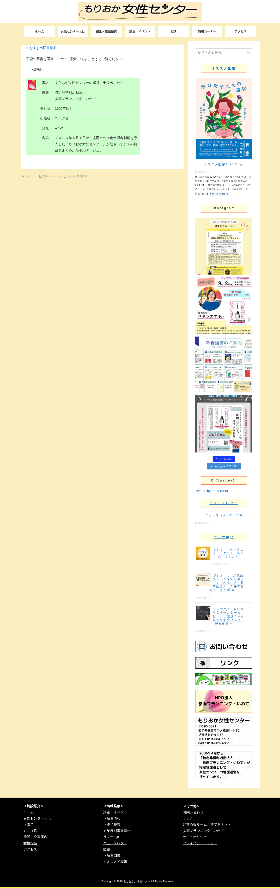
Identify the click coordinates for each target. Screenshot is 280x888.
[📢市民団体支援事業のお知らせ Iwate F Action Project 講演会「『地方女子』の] (223, 246)
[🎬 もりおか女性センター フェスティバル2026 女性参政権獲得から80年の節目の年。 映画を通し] (223, 423)
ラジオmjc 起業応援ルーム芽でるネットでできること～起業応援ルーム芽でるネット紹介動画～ (227, 583)
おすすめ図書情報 (43, 48)
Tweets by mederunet (211, 491)
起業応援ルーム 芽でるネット (207, 824)
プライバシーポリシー (200, 843)
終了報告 (113, 824)
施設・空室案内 (35, 837)
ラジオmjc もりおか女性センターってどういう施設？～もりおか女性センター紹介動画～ (228, 616)
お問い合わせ (193, 812)
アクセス (30, 849)
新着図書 (113, 855)
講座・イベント (115, 812)
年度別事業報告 (119, 831)
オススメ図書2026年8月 (223, 164)
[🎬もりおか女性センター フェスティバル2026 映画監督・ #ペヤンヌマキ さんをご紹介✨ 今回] (223, 305)
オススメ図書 (223, 68)
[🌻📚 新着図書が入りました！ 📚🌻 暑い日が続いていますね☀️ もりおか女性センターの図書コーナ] (223, 364)
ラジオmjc (224, 537)
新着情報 (113, 818)
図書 (106, 849)
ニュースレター (223, 503)
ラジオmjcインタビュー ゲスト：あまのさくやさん (228, 553)
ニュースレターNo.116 (223, 515)
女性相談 (30, 843)
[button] (248, 53)
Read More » (219, 194)
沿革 (30, 824)
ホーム (28, 812)
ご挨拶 (32, 831)
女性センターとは (37, 818)
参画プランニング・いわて (203, 831)
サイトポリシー (195, 837)
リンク (188, 818)
